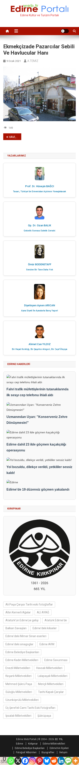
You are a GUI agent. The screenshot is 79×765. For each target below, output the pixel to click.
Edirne (19, 743)
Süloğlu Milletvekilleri (18, 692)
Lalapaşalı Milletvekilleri (52, 676)
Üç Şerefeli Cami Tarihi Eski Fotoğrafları (30, 707)
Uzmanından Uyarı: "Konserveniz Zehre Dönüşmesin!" (36, 419)
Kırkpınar (33, 743)
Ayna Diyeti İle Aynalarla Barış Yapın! (39, 310)
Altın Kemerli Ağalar (18, 612)
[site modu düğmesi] (65, 31)
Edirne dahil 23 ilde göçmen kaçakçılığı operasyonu (36, 447)
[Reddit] (53, 761)
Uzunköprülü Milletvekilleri (22, 699)
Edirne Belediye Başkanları (22, 652)
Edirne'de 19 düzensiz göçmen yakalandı (37, 489)
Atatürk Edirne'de (56, 620)
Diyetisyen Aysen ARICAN (39, 305)
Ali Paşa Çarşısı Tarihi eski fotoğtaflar (29, 604)
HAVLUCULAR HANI (15, 137)
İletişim (63, 752)
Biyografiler (48, 752)
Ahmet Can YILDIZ (40, 344)
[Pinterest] (39, 761)
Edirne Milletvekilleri (54, 743)
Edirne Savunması (55, 660)
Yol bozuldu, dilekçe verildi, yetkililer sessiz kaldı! (39, 470)
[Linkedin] (61, 761)
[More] (75, 761)
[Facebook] (25, 761)
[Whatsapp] (10, 761)
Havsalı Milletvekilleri (49, 668)
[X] (17, 761)
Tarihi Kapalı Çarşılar (51, 692)
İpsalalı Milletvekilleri (18, 715)
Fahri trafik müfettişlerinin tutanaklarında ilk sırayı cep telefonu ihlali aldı (37, 392)
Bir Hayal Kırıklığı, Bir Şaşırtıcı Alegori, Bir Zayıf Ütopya (39, 349)
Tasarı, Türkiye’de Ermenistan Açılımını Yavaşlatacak (39, 191)
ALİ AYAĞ (43, 612)
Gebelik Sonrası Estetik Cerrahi (39, 230)
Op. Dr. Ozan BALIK (39, 225)
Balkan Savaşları (16, 628)
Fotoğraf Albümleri (26, 752)
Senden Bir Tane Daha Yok (39, 269)
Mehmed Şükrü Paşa (18, 684)
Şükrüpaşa (44, 715)
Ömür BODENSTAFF (39, 264)
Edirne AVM (47, 644)
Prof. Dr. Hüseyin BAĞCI (39, 186)
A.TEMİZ (32, 61)
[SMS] (68, 761)
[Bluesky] (46, 761)
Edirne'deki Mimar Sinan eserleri (25, 636)
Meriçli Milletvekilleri (50, 684)
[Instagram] (32, 761)
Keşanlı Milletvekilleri (18, 676)
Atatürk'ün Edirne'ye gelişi (21, 620)
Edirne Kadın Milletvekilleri (21, 660)
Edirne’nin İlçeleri (59, 748)
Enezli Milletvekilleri (17, 668)
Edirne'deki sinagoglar (19, 644)
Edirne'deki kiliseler (45, 628)
